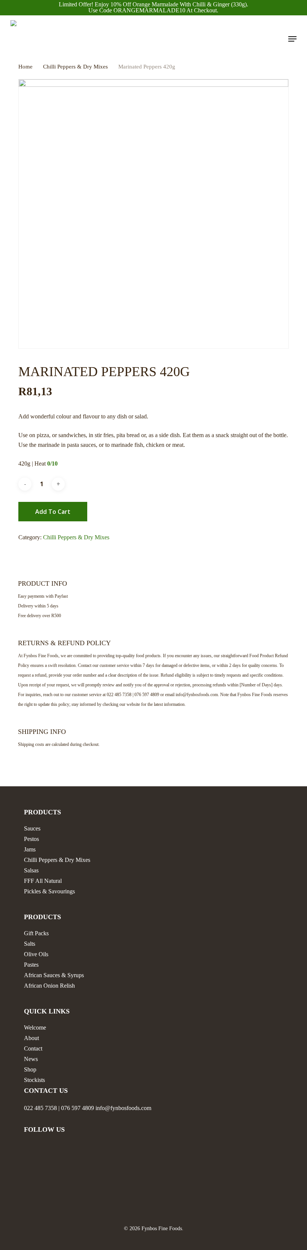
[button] (292, 39)
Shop (30, 1069)
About (31, 1038)
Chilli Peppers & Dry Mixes (75, 67)
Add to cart (52, 511)
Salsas (31, 870)
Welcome (35, 1027)
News (31, 1059)
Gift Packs (36, 933)
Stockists (34, 1080)
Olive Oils (36, 954)
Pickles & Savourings (49, 891)
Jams (30, 849)
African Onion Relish (49, 985)
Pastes (31, 964)
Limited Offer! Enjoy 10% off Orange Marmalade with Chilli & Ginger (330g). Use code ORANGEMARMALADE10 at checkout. (153, 7)
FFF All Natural (43, 881)
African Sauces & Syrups (54, 975)
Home (25, 67)
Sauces (32, 828)
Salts (29, 943)
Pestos (31, 839)
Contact (33, 1048)
